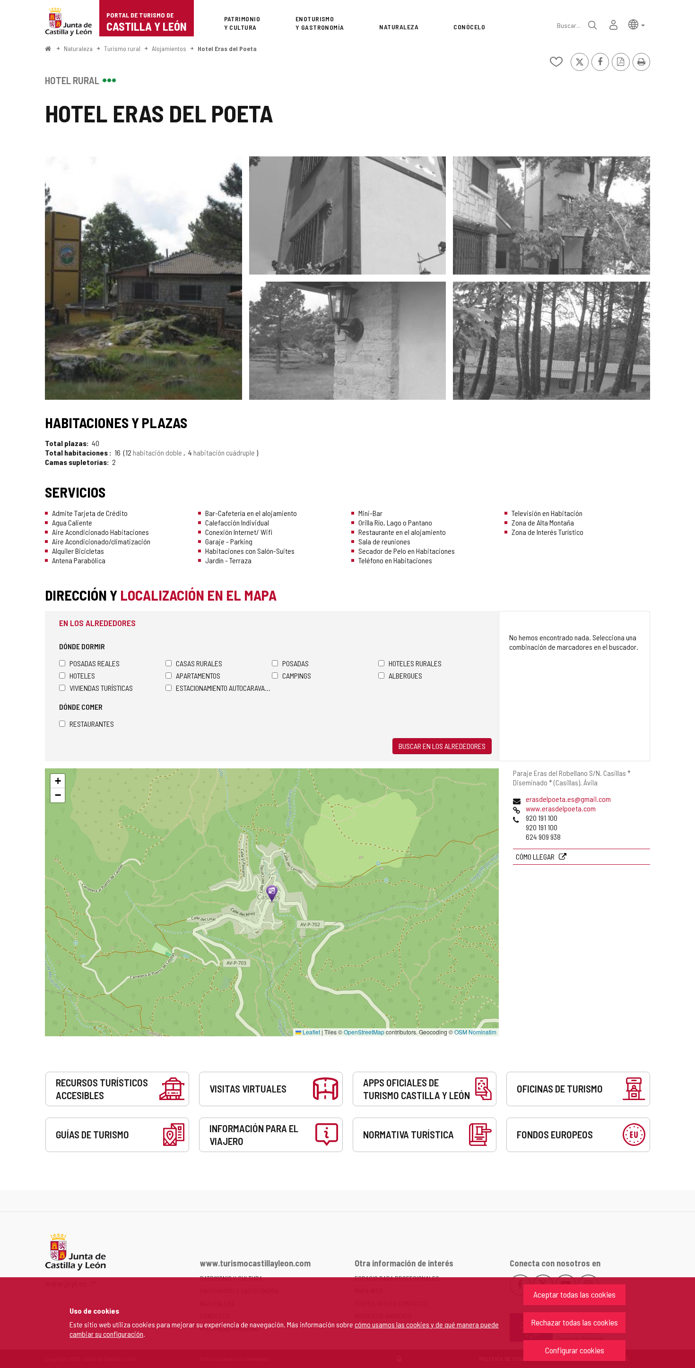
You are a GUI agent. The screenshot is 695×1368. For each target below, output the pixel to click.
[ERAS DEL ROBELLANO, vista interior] (551, 341)
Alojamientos (169, 48)
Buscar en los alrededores (442, 745)
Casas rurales (199, 663)
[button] (636, 24)
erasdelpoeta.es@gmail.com (568, 798)
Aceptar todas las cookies (574, 1294)
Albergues (405, 675)
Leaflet (310, 1032)
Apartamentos (198, 675)
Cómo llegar (536, 856)
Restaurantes (92, 723)
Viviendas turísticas (101, 687)
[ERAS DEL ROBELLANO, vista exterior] (143, 278)
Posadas (295, 663)
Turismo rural (122, 48)
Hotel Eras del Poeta (227, 48)
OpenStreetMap (364, 1032)
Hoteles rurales (415, 663)
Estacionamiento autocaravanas (224, 687)
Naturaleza (78, 48)
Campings (296, 675)
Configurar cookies (574, 1350)
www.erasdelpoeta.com (561, 808)
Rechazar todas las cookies (574, 1322)
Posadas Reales (95, 663)
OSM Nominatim (475, 1032)
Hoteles (82, 675)
